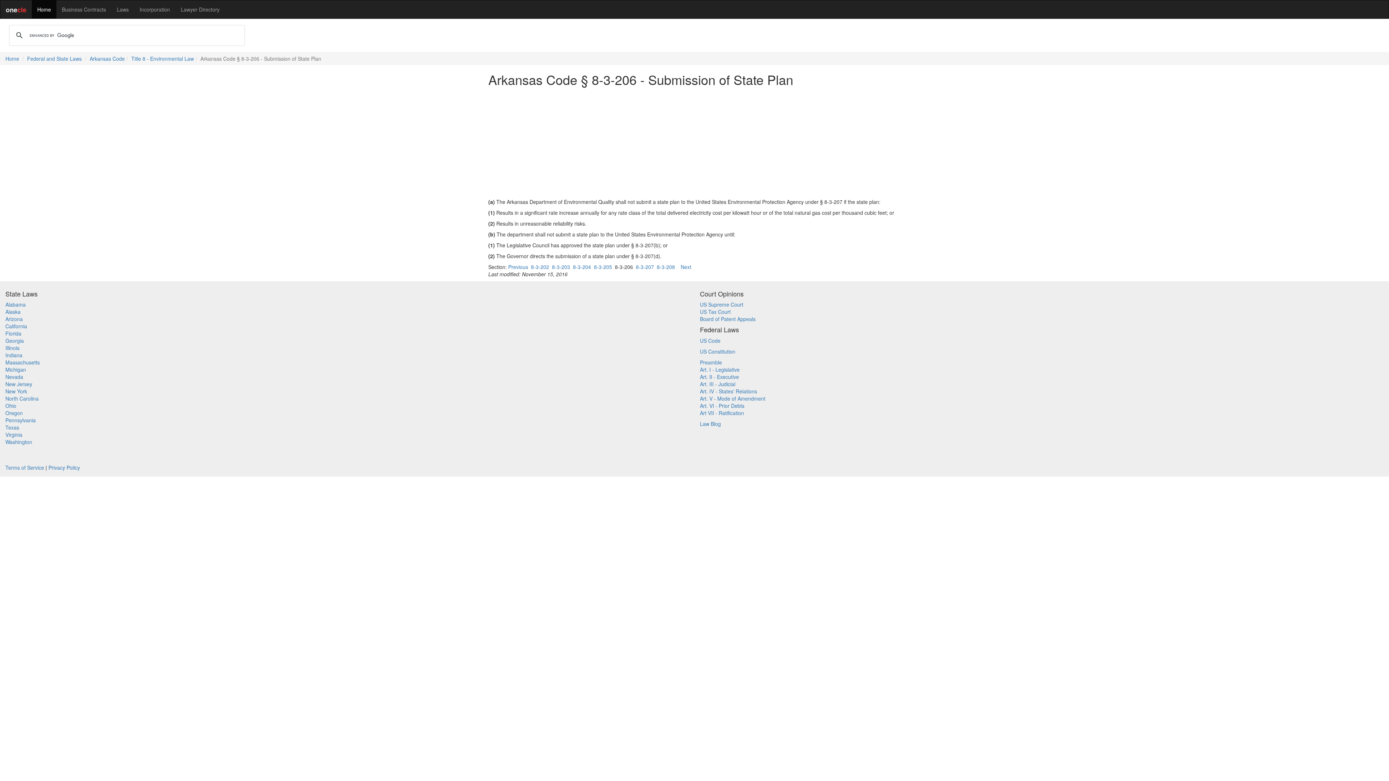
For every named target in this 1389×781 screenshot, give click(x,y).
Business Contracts (84, 9)
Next (686, 266)
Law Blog (710, 423)
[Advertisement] (694, 142)
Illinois (12, 347)
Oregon (14, 413)
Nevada (14, 376)
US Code (710, 340)
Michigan (15, 369)
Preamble (711, 362)
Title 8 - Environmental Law (162, 58)
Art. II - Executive (719, 376)
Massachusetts (22, 362)
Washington (18, 441)
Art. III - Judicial (717, 384)
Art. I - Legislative (720, 369)
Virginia (13, 434)
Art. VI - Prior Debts (722, 405)
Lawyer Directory (200, 9)
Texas (12, 427)
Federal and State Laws (54, 58)
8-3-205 (603, 266)
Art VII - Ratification (722, 413)
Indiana (13, 355)
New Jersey (18, 384)
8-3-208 (666, 266)
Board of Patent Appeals (728, 319)
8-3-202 (540, 266)
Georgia (14, 340)
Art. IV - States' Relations (728, 391)
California (16, 326)
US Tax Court (715, 311)
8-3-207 (645, 266)
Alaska (13, 311)
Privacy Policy (64, 467)
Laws (123, 9)
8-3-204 (582, 266)
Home (44, 9)
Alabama (15, 304)
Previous (518, 266)
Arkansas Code (107, 58)
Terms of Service (24, 467)
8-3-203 (561, 266)
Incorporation (155, 9)
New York (16, 391)
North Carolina (22, 398)
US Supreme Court (721, 304)
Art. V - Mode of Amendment (732, 398)
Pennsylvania (20, 420)
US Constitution (717, 351)
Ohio (10, 405)
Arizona (14, 319)
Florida (13, 333)
